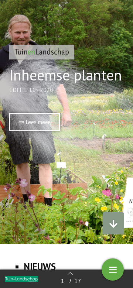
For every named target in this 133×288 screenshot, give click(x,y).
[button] (34, 122)
